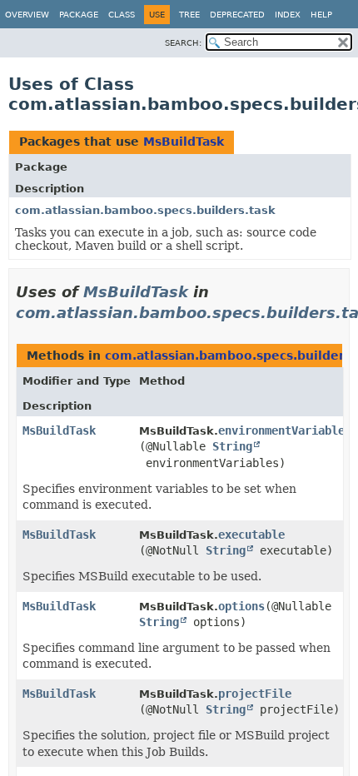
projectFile (254, 693)
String (232, 446)
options (241, 606)
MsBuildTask (183, 141)
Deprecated (237, 14)
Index (288, 14)
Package (78, 14)
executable (251, 534)
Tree (189, 14)
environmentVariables (284, 430)
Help (321, 14)
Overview (27, 14)
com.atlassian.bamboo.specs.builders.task (145, 210)
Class (121, 14)
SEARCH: (183, 42)
